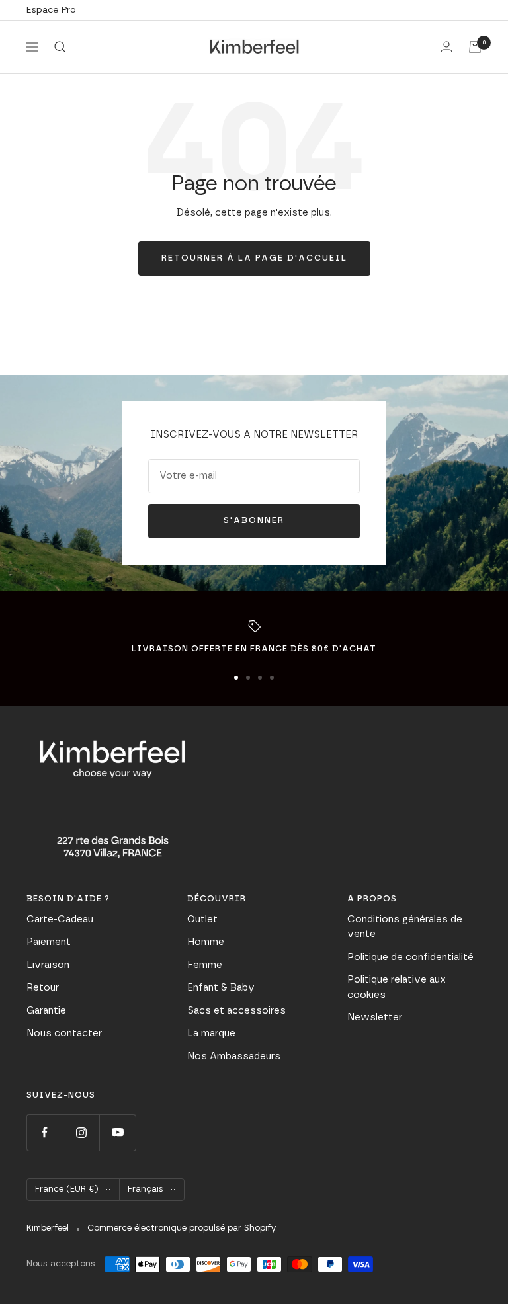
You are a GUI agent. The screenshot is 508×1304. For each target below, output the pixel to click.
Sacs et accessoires (236, 1011)
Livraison (47, 965)
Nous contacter (64, 1033)
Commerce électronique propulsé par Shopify (181, 1228)
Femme (204, 965)
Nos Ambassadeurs (233, 1056)
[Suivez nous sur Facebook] (44, 1132)
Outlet (202, 919)
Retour (42, 988)
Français (145, 1189)
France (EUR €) (67, 1189)
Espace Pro (51, 10)
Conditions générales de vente (404, 927)
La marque (211, 1033)
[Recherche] (60, 47)
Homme (205, 942)
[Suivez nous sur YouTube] (117, 1132)
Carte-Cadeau (59, 919)
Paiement (48, 942)
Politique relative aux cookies (396, 987)
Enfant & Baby (221, 988)
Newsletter (374, 1017)
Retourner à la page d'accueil (254, 258)
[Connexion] (446, 46)
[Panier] (475, 47)
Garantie (46, 1011)
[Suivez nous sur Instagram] (81, 1132)
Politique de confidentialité (410, 957)
